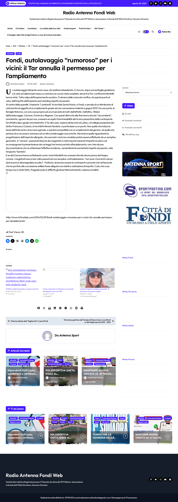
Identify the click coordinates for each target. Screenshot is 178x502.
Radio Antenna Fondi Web (89, 12)
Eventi (67, 364)
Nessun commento (47, 84)
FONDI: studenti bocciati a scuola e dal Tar (22, 289)
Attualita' (10, 54)
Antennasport (70, 28)
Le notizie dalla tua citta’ (50, 28)
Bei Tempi (99, 28)
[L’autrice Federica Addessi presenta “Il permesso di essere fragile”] (97, 278)
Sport (70, 422)
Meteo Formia (128, 359)
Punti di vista (84, 28)
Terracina (105, 422)
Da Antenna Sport (17, 84)
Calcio (60, 360)
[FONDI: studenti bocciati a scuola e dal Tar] (23, 278)
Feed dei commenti (133, 127)
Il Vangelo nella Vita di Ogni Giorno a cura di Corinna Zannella (33, 35)
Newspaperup (118, 497)
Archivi (125, 88)
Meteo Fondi (127, 257)
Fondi (19, 54)
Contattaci (32, 28)
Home (10, 28)
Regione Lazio (24, 364)
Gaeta (62, 422)
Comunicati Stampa (27, 360)
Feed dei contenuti (133, 120)
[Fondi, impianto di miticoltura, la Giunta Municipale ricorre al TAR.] (60, 278)
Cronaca (13, 364)
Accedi (128, 113)
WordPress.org (132, 134)
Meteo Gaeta (128, 325)
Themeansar (131, 497)
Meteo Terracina (129, 291)
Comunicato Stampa (19, 378)
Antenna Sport (69, 335)
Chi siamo (20, 28)
